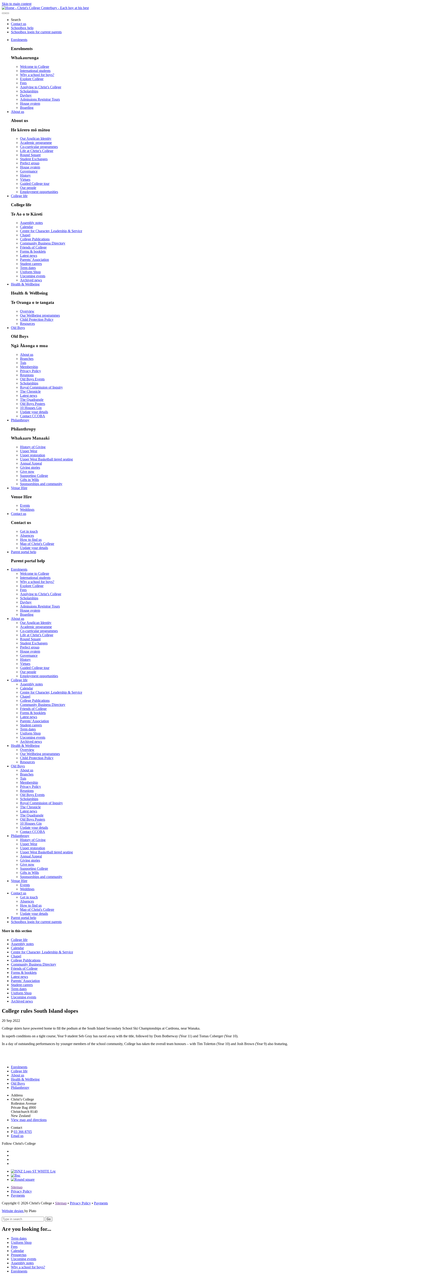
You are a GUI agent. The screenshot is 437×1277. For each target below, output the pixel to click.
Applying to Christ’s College (40, 87)
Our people (28, 188)
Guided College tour (34, 184)
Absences (27, 535)
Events (25, 505)
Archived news (31, 280)
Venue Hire (19, 488)
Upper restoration (32, 455)
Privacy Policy (30, 371)
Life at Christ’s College (36, 151)
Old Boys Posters (32, 404)
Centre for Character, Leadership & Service (51, 231)
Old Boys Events (32, 379)
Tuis (23, 363)
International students (35, 71)
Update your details (34, 412)
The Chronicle (30, 391)
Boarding (26, 107)
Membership (29, 367)
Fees (23, 83)
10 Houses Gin (31, 408)
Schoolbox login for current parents (36, 32)
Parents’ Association (34, 260)
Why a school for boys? (37, 75)
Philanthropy (20, 420)
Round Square (30, 155)
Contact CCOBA (32, 416)
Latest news (28, 255)
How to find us (31, 540)
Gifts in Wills (29, 480)
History (25, 175)
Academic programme (36, 143)
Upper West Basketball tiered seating (46, 459)
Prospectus (18, 1255)
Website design (13, 1211)
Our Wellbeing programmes (40, 315)
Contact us (18, 24)
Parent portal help (23, 552)
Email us (17, 1136)
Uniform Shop (30, 272)
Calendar (26, 227)
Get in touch (29, 531)
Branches (26, 359)
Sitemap (17, 1187)
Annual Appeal (31, 463)
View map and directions (29, 1120)
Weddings (27, 509)
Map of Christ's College (37, 544)
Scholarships (29, 91)
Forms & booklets (33, 251)
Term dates (28, 268)
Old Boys (18, 328)
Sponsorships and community (41, 484)
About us (17, 112)
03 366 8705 (23, 1132)
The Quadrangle (31, 400)
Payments (18, 1195)
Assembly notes (31, 223)
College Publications (35, 239)
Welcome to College (34, 67)
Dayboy (26, 95)
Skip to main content (16, 4)
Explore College (31, 79)
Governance (29, 171)
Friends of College (33, 247)
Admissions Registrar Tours (40, 99)
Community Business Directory (42, 243)
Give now (27, 471)
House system (30, 103)
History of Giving (33, 447)
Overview (27, 311)
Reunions (27, 375)
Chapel (25, 235)
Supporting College (34, 476)
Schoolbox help (22, 28)
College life (19, 196)
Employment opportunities (39, 192)
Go (49, 1219)
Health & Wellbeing (25, 284)
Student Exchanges (34, 159)
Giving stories (30, 467)
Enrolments (19, 40)
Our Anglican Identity (35, 138)
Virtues (25, 179)
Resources (27, 324)
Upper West (28, 451)
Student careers (31, 264)
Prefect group (29, 163)
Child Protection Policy (36, 319)
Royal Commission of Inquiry (41, 387)
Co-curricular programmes (39, 147)
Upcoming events (32, 276)
